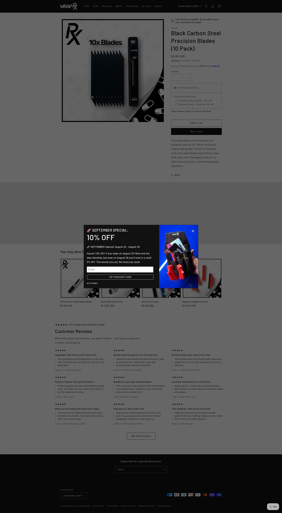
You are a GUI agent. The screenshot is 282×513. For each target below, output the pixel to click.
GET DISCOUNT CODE (120, 277)
